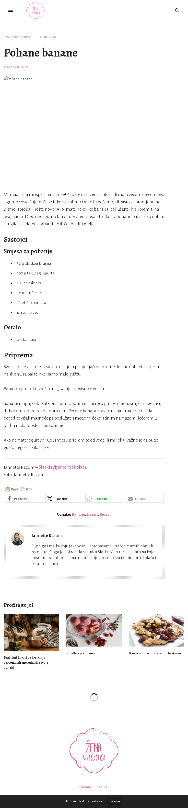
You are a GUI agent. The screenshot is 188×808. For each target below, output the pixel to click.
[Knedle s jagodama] (94, 630)
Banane (78, 514)
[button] (24, 498)
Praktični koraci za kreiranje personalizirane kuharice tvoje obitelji (26, 662)
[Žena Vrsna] (36, 10)
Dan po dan (12, 37)
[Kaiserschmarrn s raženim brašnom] (156, 630)
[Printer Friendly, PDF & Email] (19, 489)
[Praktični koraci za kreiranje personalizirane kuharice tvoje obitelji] (31, 632)
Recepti (25, 37)
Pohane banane (41, 53)
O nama (85, 787)
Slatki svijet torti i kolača (62, 467)
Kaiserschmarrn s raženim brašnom (155, 653)
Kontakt (102, 787)
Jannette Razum (18, 66)
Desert (92, 514)
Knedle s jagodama (80, 653)
